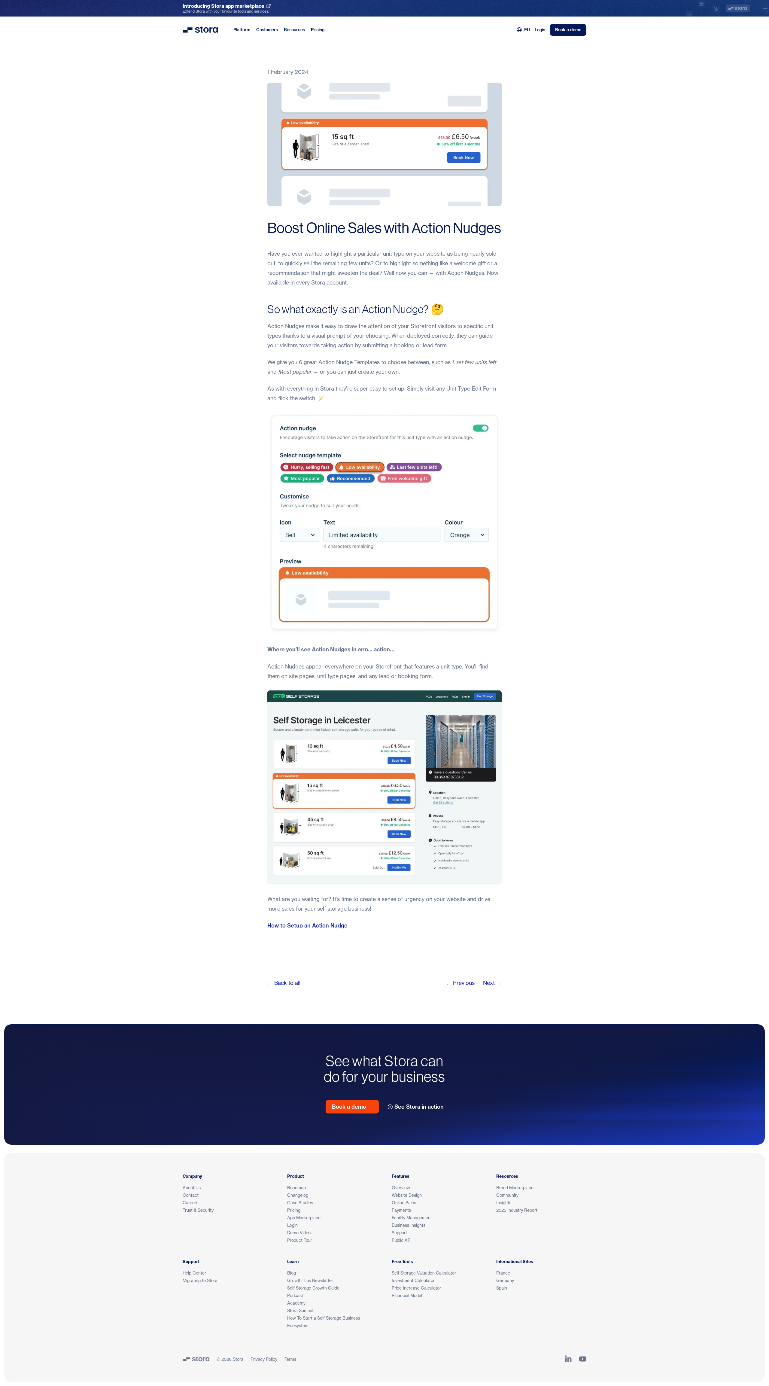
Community (507, 1195)
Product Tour (299, 1240)
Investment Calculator (413, 1280)
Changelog (297, 1195)
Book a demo (568, 29)
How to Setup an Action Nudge (307, 925)
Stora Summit (300, 1310)
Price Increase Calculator (416, 1287)
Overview (401, 1187)
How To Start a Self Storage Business (323, 1318)
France (503, 1272)
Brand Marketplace (514, 1187)
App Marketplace (304, 1217)
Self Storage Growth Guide (313, 1287)
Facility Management (412, 1217)
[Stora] (196, 1359)
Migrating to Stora (200, 1280)
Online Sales (404, 1202)
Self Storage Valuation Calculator (424, 1272)
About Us (192, 1187)
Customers (267, 29)
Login (540, 29)
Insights (503, 1202)
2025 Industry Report (516, 1210)
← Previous (460, 982)
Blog (291, 1272)
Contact (191, 1195)
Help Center (194, 1272)
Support (399, 1232)
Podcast (295, 1295)
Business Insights (408, 1225)
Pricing (317, 29)
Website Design (407, 1195)
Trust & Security (198, 1210)
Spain (501, 1287)
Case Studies (300, 1202)
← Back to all (283, 982)
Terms (290, 1359)
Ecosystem (298, 1325)
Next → (492, 982)
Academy (296, 1302)
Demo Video (299, 1232)
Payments (401, 1210)
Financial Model (407, 1295)
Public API (402, 1240)
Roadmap (296, 1187)
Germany (505, 1280)
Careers (190, 1202)
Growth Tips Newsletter (310, 1280)
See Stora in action (419, 1106)
